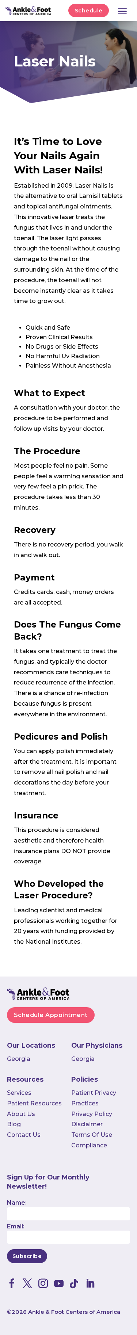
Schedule (89, 10)
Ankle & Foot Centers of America (74, 1311)
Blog (14, 1124)
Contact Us (24, 1134)
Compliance (89, 1145)
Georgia (18, 1058)
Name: (17, 1202)
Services (19, 1092)
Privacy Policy (91, 1113)
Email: (15, 1226)
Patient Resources (34, 1103)
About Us (21, 1113)
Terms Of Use (91, 1134)
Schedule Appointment (51, 1015)
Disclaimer (87, 1124)
